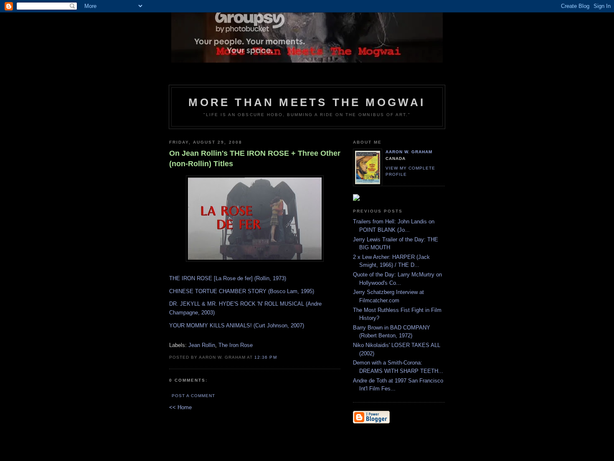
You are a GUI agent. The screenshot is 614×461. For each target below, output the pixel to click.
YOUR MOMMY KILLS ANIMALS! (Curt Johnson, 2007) (236, 325)
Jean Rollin (201, 345)
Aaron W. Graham (409, 151)
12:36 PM (265, 357)
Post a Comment (193, 395)
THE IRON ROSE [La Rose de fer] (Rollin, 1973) (227, 278)
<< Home (180, 407)
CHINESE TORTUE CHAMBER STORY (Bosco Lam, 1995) (241, 291)
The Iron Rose (235, 345)
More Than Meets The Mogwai (306, 102)
